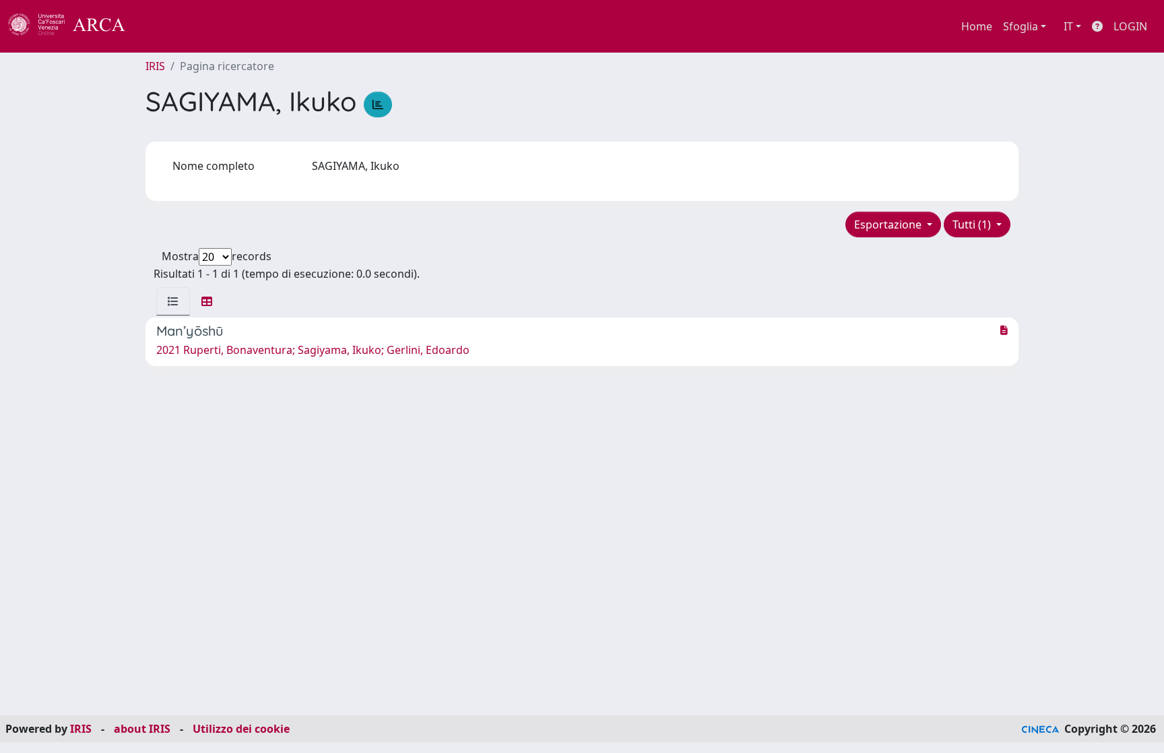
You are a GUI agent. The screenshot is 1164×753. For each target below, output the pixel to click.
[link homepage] (74, 26)
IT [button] (1068, 26)
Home (976, 26)
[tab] (173, 301)
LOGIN (1130, 26)
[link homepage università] (161, 26)
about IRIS (142, 728)
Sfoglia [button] (1020, 26)
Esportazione (889, 224)
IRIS (155, 66)
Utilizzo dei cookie (241, 728)
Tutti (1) (973, 224)
